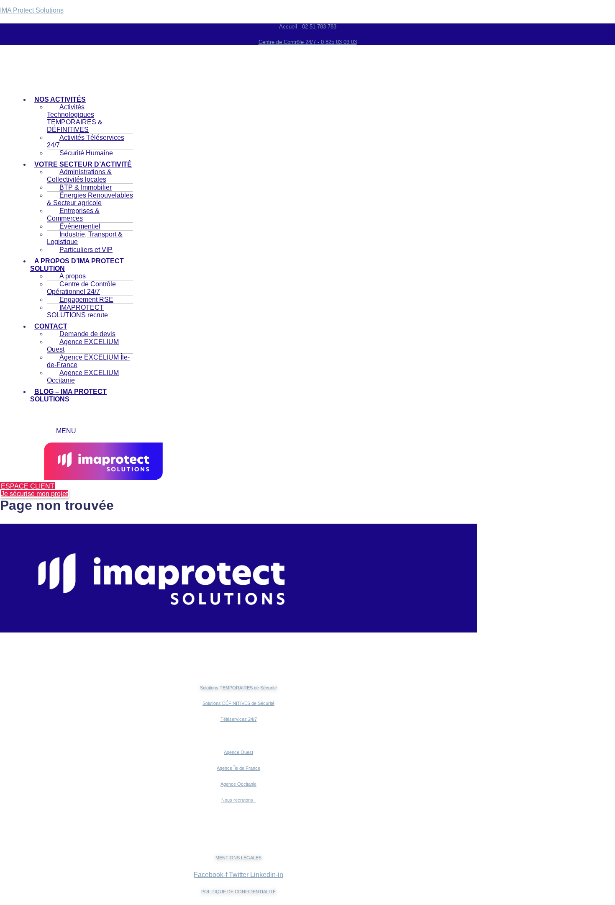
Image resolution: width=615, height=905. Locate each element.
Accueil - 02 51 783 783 (307, 26)
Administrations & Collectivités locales (79, 175)
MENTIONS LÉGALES (238, 857)
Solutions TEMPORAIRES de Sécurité (238, 687)
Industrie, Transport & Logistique (85, 238)
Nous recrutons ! (238, 799)
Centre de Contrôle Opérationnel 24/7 (81, 287)
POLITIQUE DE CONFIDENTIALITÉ (238, 891)
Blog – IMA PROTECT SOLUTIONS (68, 395)
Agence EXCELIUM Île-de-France (88, 361)
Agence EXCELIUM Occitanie (83, 376)
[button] (81, 265)
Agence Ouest (238, 752)
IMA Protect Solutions (32, 10)
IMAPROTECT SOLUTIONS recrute (77, 311)
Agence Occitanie (238, 784)
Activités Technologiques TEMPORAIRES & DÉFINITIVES (74, 118)
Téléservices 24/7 (238, 719)
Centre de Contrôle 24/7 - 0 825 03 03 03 (308, 42)
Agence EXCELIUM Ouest (83, 345)
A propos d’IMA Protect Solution (77, 264)
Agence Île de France (238, 768)
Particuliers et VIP (86, 249)
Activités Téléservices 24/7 (85, 141)
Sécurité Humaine (86, 153)
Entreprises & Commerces (73, 214)
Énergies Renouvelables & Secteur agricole (90, 199)
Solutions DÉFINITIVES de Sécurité (238, 703)
